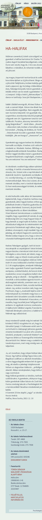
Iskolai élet (19, 40)
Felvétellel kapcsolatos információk (17, 497)
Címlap (18, 3)
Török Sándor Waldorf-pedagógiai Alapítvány (21, 472)
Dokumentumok (19, 460)
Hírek (26, 3)
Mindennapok (32, 40)
